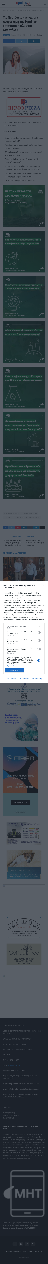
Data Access (24, 678)
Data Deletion (11, 678)
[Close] (43, 585)
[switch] (39, 632)
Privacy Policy (37, 678)
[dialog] (24, 632)
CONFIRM (14, 670)
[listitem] (24, 627)
